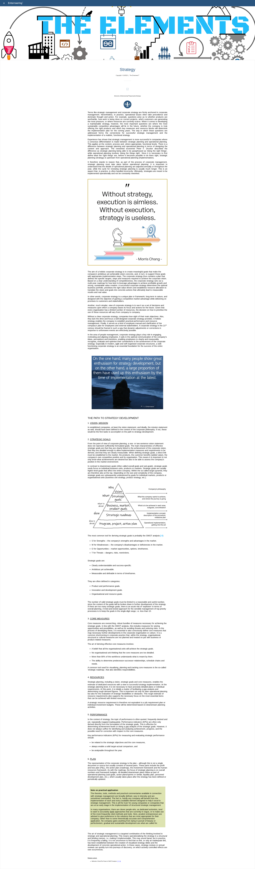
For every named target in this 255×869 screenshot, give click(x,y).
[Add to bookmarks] (127, 89)
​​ (127, 108)
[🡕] (161, 536)
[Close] (4, 3)
